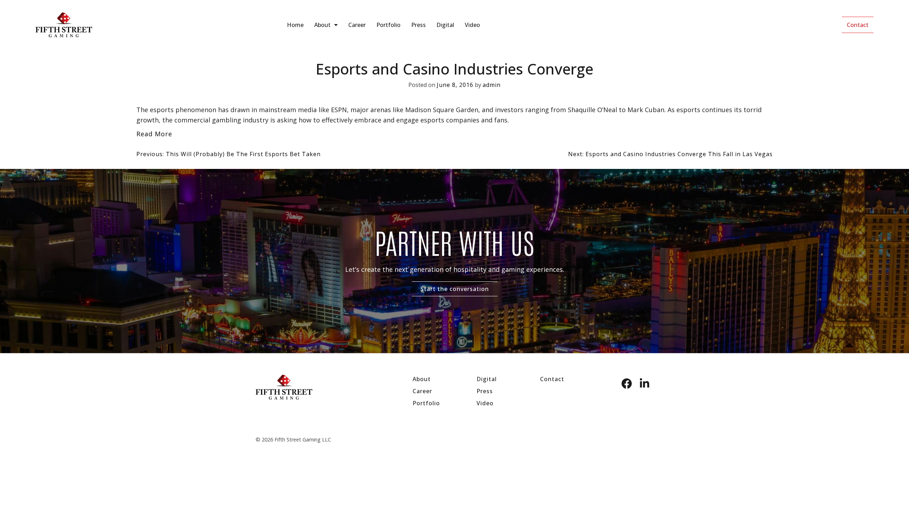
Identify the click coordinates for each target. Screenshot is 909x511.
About (322, 25)
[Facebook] (627, 383)
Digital (445, 25)
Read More (154, 134)
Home (295, 25)
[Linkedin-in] (644, 383)
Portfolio (388, 25)
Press (418, 25)
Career (357, 25)
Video (472, 25)
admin (492, 85)
